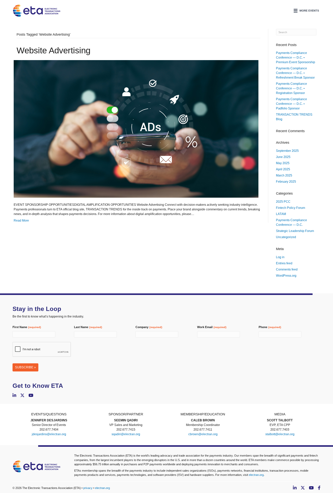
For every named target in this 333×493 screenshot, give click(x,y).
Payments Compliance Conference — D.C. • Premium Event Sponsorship (295, 57)
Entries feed (284, 263)
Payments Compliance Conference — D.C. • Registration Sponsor (291, 88)
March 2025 (284, 175)
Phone (270, 327)
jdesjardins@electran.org (49, 434)
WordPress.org (286, 275)
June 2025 (283, 157)
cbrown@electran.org (203, 434)
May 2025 (282, 163)
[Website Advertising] (136, 128)
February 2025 (286, 181)
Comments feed (287, 269)
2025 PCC (283, 201)
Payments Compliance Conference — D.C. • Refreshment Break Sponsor (295, 73)
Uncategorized (286, 237)
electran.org (256, 474)
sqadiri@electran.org (126, 434)
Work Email (211, 327)
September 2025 (287, 150)
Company (148, 327)
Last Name (88, 327)
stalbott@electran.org (279, 434)
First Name (27, 327)
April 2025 (283, 169)
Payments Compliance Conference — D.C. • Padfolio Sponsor (291, 103)
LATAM (281, 214)
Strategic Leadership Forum (295, 231)
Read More (21, 220)
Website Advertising (53, 50)
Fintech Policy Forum (290, 207)
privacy (87, 488)
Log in (280, 257)
